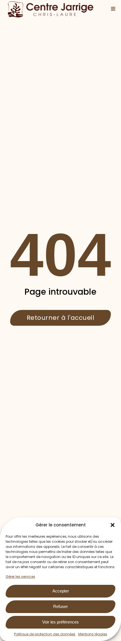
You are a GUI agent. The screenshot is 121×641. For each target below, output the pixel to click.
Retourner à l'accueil (61, 317)
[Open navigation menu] (113, 9)
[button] (112, 525)
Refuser (60, 606)
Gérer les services (20, 576)
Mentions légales (92, 634)
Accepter (60, 591)
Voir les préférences (60, 622)
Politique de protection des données (44, 634)
